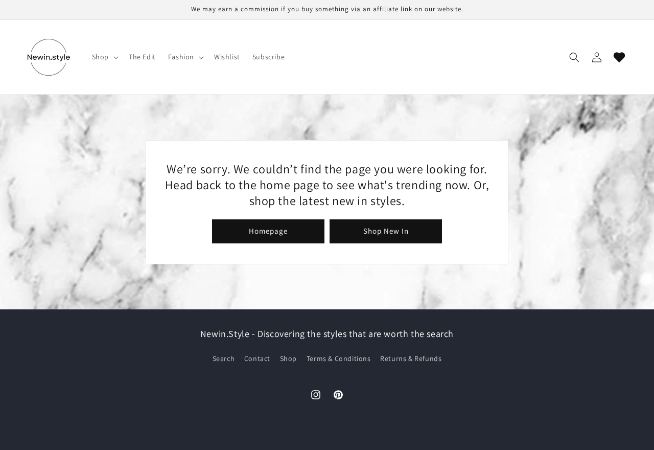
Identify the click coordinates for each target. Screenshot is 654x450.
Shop (288, 359)
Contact (257, 359)
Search (224, 359)
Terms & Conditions (339, 359)
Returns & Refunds (410, 359)
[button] (104, 57)
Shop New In (386, 231)
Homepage (268, 231)
